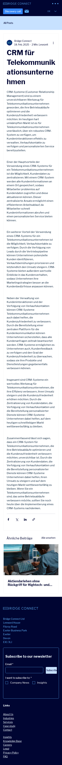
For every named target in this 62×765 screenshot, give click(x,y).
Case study (9, 726)
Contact (7, 729)
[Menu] (55, 3)
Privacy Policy (11, 752)
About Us (8, 714)
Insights (7, 737)
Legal (6, 748)
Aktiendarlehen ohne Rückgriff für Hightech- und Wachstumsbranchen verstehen (28, 583)
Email (9, 664)
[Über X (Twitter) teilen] (16, 519)
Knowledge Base (12, 741)
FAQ (5, 756)
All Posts (8, 22)
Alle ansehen (48, 537)
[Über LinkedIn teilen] (25, 519)
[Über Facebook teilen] (8, 519)
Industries (8, 718)
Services (8, 722)
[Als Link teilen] (33, 519)
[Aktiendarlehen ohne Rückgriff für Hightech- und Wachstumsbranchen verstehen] (31, 559)
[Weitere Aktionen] (53, 43)
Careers (7, 744)
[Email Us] (27, 11)
